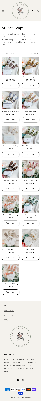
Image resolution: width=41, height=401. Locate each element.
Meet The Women (11, 306)
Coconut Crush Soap (10, 180)
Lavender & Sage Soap (10, 77)
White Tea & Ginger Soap (10, 249)
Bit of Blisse (17, 397)
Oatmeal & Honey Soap (10, 215)
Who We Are (9, 311)
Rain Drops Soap (30, 215)
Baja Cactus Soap (30, 111)
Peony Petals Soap (30, 180)
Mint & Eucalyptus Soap (30, 146)
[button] (2, 10)
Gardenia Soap (30, 249)
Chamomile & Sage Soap (30, 77)
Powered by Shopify (27, 397)
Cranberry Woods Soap (10, 146)
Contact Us (8, 315)
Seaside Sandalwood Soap (10, 111)
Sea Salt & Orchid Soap (10, 284)
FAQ (6, 320)
